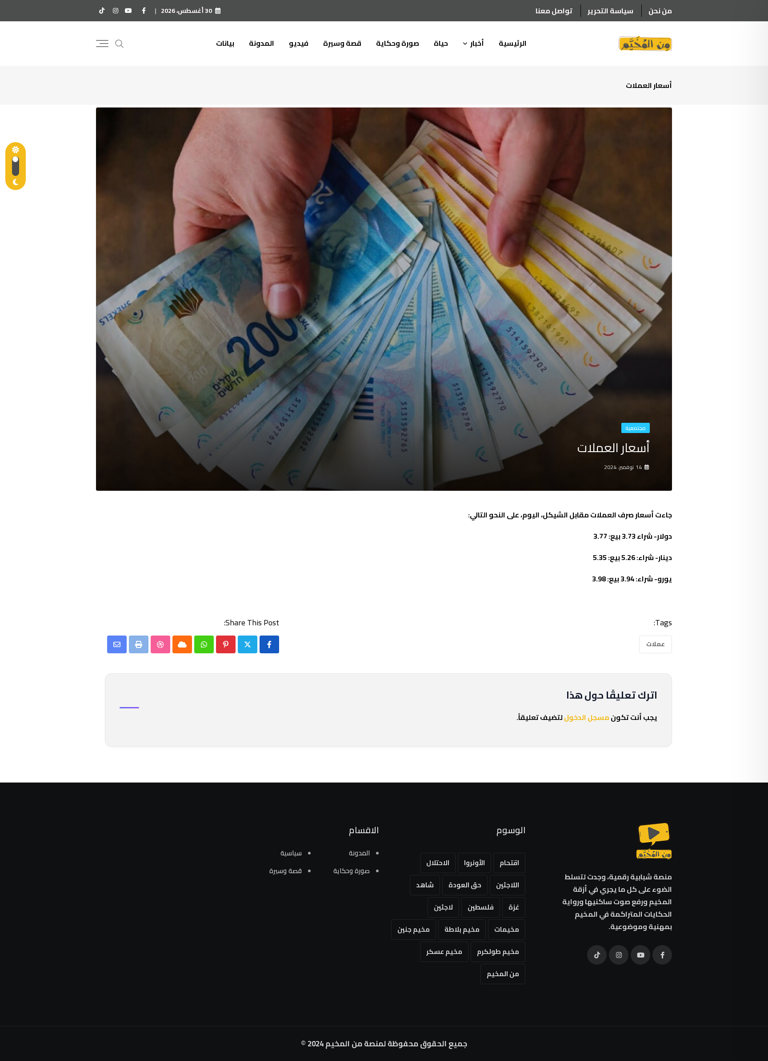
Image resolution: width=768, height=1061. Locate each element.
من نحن (660, 10)
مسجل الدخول (586, 717)
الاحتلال (437, 862)
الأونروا (474, 862)
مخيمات (506, 929)
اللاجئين (507, 884)
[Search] (119, 43)
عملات (655, 644)
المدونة (261, 43)
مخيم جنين (413, 929)
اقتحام (509, 862)
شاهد (425, 884)
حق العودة (464, 884)
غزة (513, 907)
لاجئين (443, 907)
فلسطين (481, 907)
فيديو (298, 43)
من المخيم (503, 973)
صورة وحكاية (397, 43)
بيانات (225, 43)
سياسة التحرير (610, 10)
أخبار (477, 43)
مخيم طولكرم (498, 951)
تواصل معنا (554, 10)
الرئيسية (513, 43)
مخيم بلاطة (462, 929)
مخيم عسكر (444, 951)
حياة (441, 43)
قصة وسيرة (342, 43)
